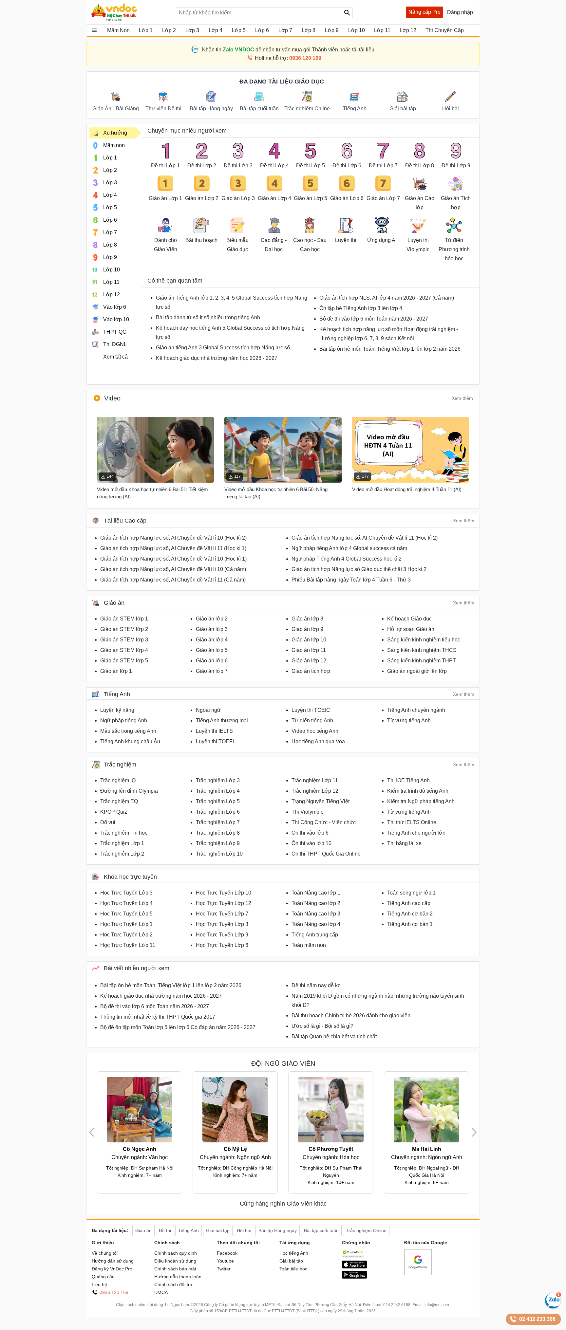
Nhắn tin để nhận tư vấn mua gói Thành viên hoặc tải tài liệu (288, 49)
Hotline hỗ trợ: (288, 58)
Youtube (225, 1261)
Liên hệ (99, 1284)
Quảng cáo (103, 1276)
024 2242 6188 (396, 1304)
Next (474, 1132)
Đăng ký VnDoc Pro (112, 1268)
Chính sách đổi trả (173, 1284)
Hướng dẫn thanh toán (177, 1276)
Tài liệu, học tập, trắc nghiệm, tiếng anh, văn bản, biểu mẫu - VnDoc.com (130, 12)
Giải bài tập (291, 1261)
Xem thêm (462, 398)
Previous (94, 1132)
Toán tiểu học (293, 1268)
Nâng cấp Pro (424, 12)
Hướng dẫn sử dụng (113, 1261)
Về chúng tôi (105, 1253)
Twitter (224, 1268)
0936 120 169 (114, 1292)
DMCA (161, 1292)
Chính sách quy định (175, 1253)
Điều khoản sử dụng (175, 1261)
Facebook (227, 1253)
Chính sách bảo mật (175, 1268)
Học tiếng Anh (293, 1253)
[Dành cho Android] (354, 1277)
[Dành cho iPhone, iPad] (354, 1266)
